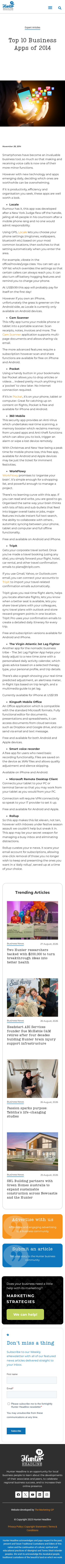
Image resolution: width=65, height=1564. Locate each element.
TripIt (6, 582)
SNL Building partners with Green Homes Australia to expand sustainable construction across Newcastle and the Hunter (32, 1189)
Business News (15, 943)
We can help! (25, 1314)
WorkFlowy (10, 475)
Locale (22, 232)
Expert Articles (32, 27)
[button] (50, 7)
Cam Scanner (11, 334)
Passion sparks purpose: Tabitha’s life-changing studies (27, 1112)
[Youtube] (32, 1495)
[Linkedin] (40, 1495)
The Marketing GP (44, 1509)
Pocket (18, 396)
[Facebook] (18, 1495)
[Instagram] (47, 1495)
